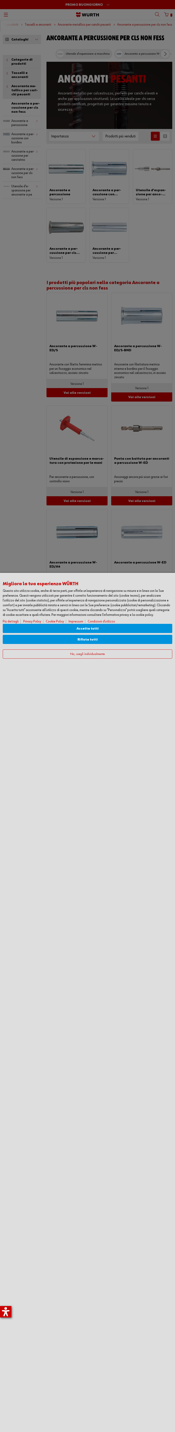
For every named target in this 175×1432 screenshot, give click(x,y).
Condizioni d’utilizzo (101, 621)
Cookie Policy (55, 621)
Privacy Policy (32, 621)
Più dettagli (11, 621)
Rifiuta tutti (87, 639)
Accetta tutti (88, 628)
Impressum (76, 621)
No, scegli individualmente (87, 654)
